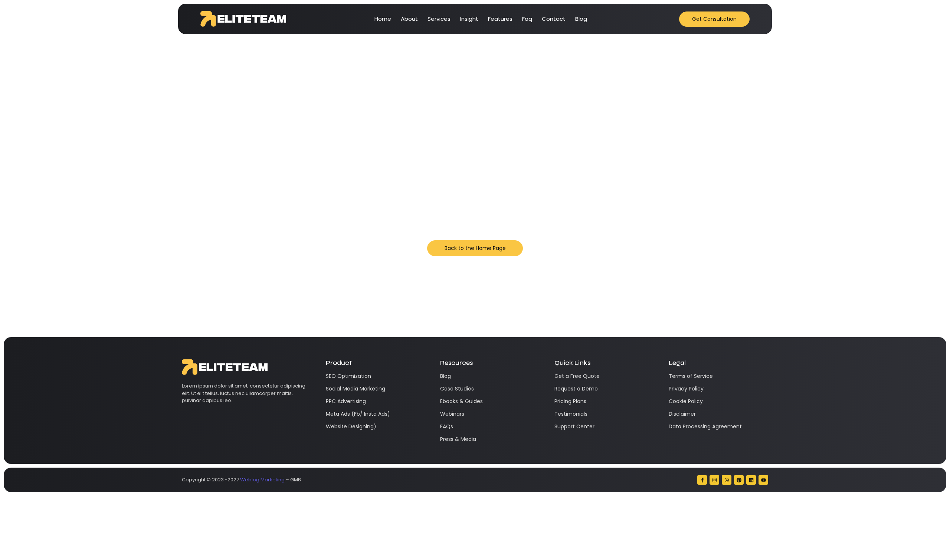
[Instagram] (714, 480)
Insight (469, 19)
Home (382, 19)
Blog (581, 19)
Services (439, 19)
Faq (527, 19)
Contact (554, 19)
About (409, 19)
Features (500, 19)
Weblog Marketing (262, 479)
